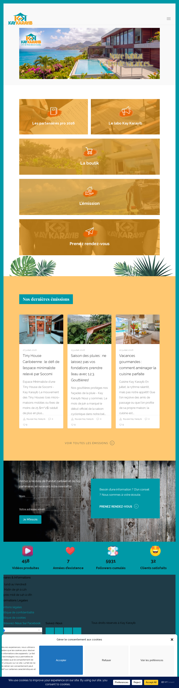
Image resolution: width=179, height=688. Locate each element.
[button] (172, 639)
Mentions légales (11, 607)
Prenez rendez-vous (115, 506)
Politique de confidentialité (17, 612)
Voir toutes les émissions (86, 443)
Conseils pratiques (37, 320)
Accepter (61, 660)
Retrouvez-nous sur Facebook (20, 623)
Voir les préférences (152, 660)
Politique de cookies (13, 617)
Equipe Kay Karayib (35, 419)
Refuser (106, 660)
